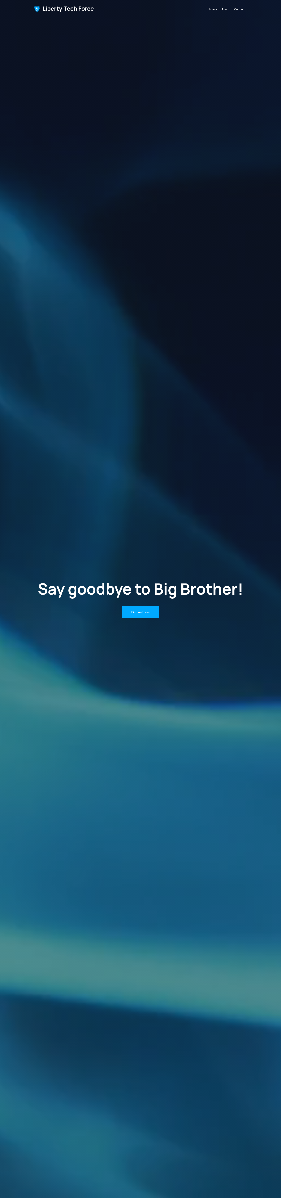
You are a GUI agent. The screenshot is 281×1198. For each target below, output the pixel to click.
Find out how (140, 612)
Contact (239, 9)
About (226, 9)
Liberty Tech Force (67, 8)
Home (213, 9)
